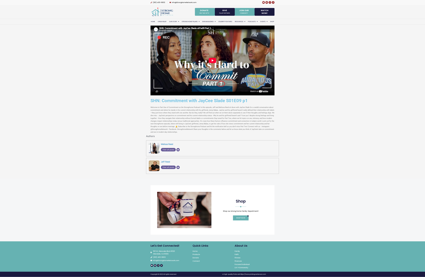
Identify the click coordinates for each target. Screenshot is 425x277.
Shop (272, 21)
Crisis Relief (162, 21)
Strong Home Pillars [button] (190, 21)
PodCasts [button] (252, 21)
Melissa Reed (167, 144)
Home (153, 21)
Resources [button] (239, 21)
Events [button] (263, 21)
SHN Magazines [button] (208, 21)
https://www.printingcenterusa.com (253, 274)
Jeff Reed (165, 162)
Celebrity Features (225, 21)
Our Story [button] (173, 21)
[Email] (178, 149)
